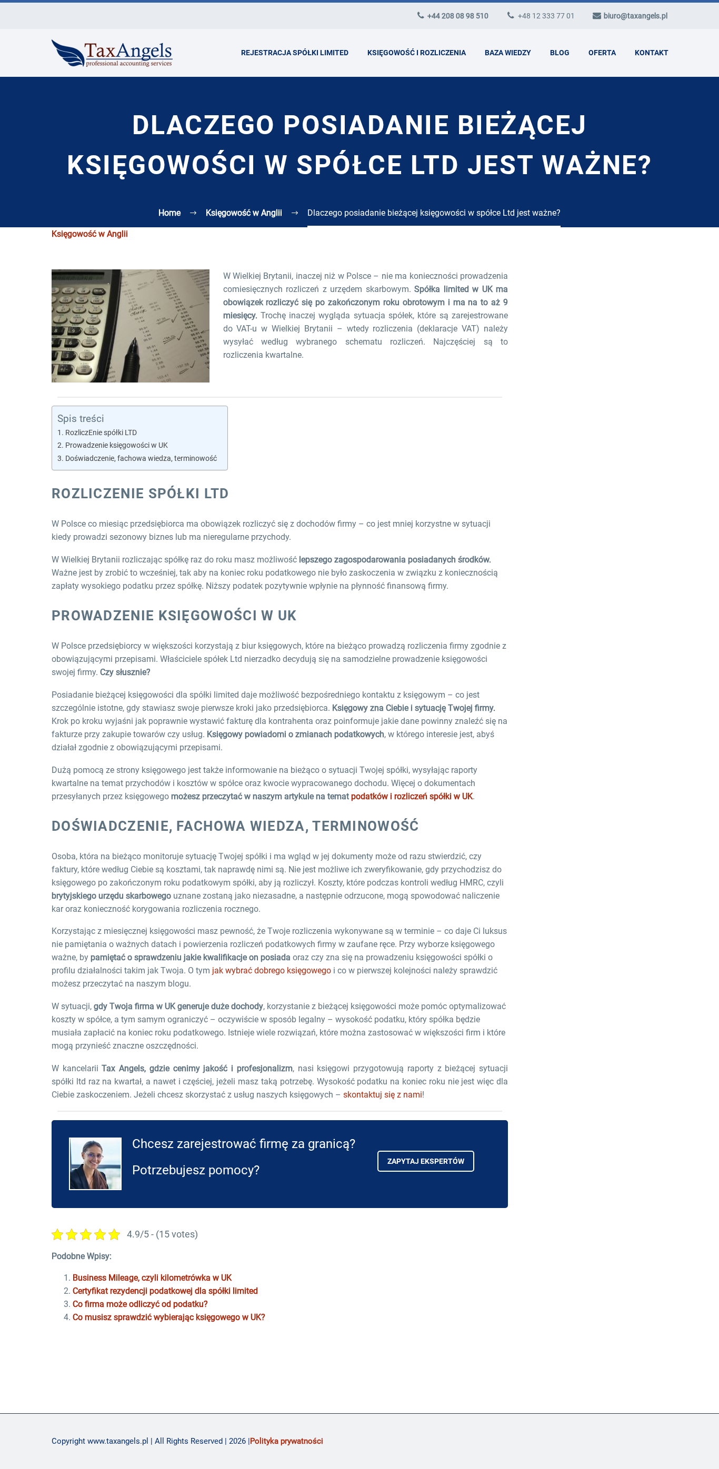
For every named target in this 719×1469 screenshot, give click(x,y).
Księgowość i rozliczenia (416, 52)
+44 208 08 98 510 (457, 16)
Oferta (602, 52)
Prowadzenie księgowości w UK (116, 445)
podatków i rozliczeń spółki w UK (412, 796)
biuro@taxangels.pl (635, 16)
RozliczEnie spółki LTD (101, 432)
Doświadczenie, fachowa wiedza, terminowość (141, 458)
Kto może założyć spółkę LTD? (607, 833)
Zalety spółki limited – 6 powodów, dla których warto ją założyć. (607, 859)
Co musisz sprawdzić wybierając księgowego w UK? (169, 1317)
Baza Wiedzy (508, 52)
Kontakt (651, 52)
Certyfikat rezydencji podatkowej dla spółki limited (165, 1291)
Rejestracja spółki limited (294, 52)
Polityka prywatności (286, 1441)
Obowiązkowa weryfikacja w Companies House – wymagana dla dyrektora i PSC (620, 704)
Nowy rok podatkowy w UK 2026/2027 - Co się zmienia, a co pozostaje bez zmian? (618, 551)
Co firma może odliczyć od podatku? (140, 1304)
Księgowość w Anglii (90, 234)
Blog (560, 52)
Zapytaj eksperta (599, 440)
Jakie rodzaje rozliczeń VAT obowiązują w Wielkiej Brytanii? (616, 625)
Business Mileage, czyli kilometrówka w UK (152, 1278)
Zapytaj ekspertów (425, 1161)
